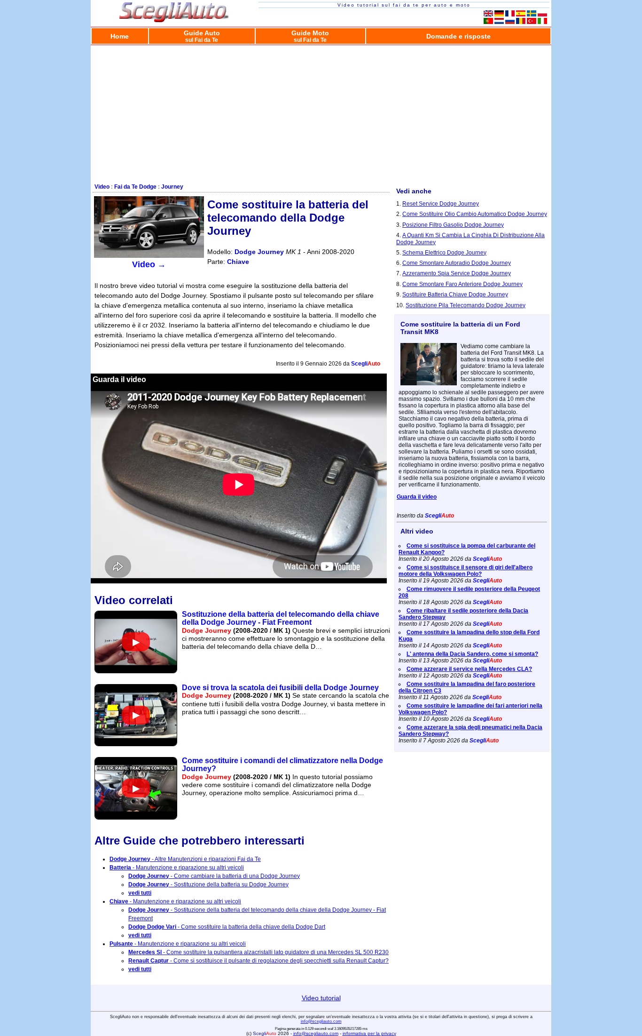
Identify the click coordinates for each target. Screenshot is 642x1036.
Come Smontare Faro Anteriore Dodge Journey (462, 284)
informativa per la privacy (369, 1033)
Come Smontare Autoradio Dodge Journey (456, 263)
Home (119, 36)
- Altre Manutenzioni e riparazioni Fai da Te (185, 859)
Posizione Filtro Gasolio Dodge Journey (453, 225)
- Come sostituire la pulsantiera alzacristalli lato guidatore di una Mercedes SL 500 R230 (258, 952)
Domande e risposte (458, 36)
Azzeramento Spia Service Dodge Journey (456, 273)
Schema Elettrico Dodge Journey (444, 252)
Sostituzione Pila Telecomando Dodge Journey (465, 305)
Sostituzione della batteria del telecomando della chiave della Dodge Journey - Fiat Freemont (280, 618)
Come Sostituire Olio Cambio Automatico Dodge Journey (474, 214)
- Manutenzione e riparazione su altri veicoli (177, 867)
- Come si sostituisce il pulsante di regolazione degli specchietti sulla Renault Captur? (258, 960)
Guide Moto (310, 36)
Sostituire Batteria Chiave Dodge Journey (455, 294)
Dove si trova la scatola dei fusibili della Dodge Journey (280, 688)
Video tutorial (321, 998)
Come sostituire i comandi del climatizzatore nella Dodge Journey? (282, 765)
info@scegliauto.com (321, 1021)
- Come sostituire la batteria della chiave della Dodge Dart (226, 927)
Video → (149, 264)
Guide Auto (202, 36)
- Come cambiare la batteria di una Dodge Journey (214, 876)
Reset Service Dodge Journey (440, 203)
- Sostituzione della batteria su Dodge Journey (208, 884)
